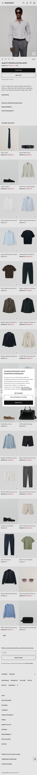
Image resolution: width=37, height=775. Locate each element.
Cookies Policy (26, 389)
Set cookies (19, 393)
